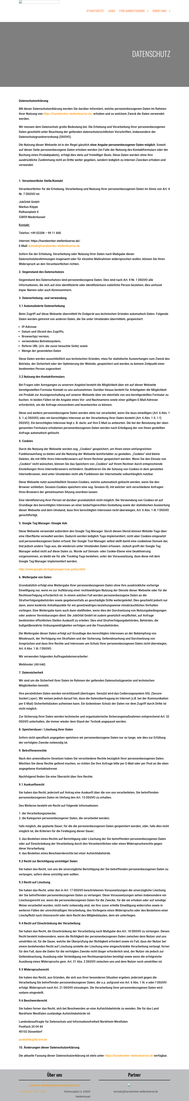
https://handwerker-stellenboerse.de (129, 1055)
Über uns (159, 11)
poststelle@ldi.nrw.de (33, 1039)
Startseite (95, 11)
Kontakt (35, 1085)
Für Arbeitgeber (132, 11)
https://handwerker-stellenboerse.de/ (68, 113)
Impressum (48, 1085)
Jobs (111, 11)
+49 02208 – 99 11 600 (32, 1091)
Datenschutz (71, 1085)
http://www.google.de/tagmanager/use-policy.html (52, 569)
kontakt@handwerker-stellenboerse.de (54, 246)
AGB (59, 1085)
